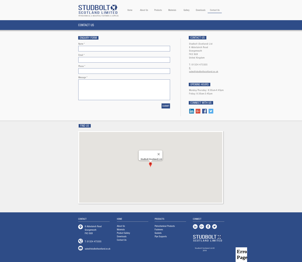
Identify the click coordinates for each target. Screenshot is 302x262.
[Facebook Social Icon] (204, 111)
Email (80, 55)
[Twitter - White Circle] (214, 226)
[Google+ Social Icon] (198, 111)
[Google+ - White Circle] (201, 226)
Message (82, 77)
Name (80, 44)
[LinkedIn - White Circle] (195, 226)
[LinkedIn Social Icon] (191, 111)
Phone (81, 66)
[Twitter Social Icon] (211, 111)
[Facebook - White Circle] (208, 226)
